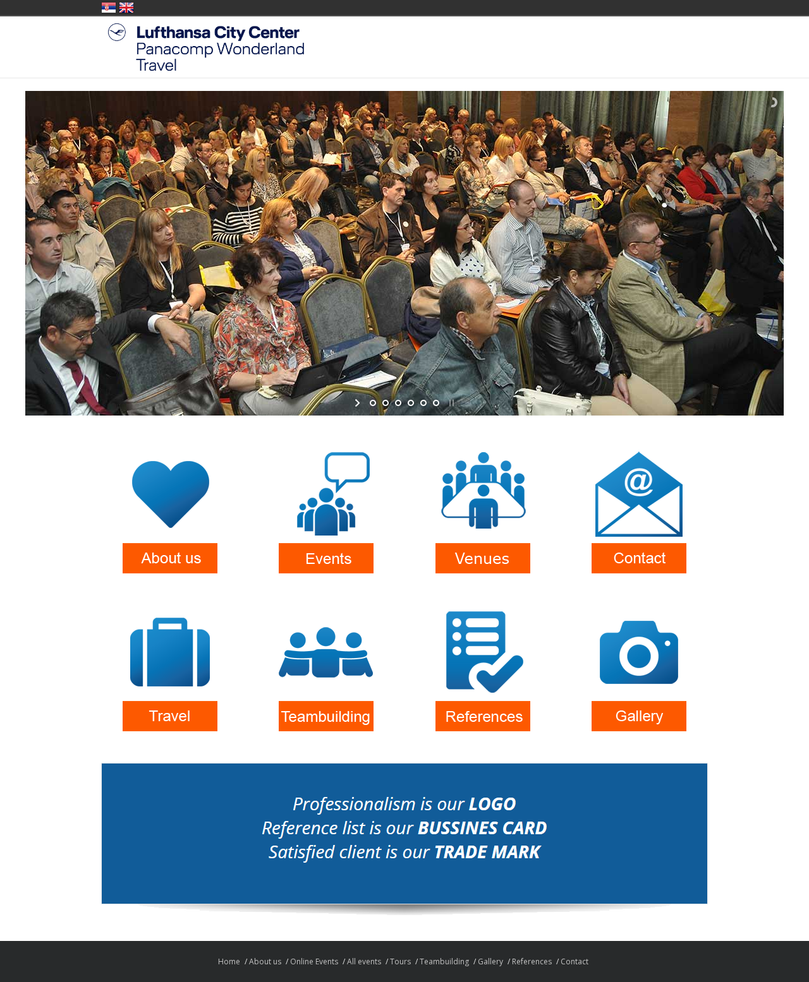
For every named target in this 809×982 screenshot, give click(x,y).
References (532, 961)
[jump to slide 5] (423, 403)
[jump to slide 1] (373, 403)
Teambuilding (444, 961)
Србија (108, 7)
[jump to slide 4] (410, 403)
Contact (574, 961)
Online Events (314, 961)
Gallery (490, 961)
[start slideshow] (359, 403)
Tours (400, 961)
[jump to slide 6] (436, 403)
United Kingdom (126, 7)
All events (364, 961)
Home (229, 961)
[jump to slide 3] (398, 403)
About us (265, 961)
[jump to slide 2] (385, 403)
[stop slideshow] (450, 403)
